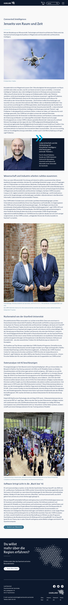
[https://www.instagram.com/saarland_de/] (62, 586)
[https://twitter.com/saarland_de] (58, 586)
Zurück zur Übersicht (14, 527)
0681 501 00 (12, 599)
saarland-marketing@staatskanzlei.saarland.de (21, 597)
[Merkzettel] (43, 3)
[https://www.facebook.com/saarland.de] (54, 586)
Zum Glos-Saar (12, 568)
